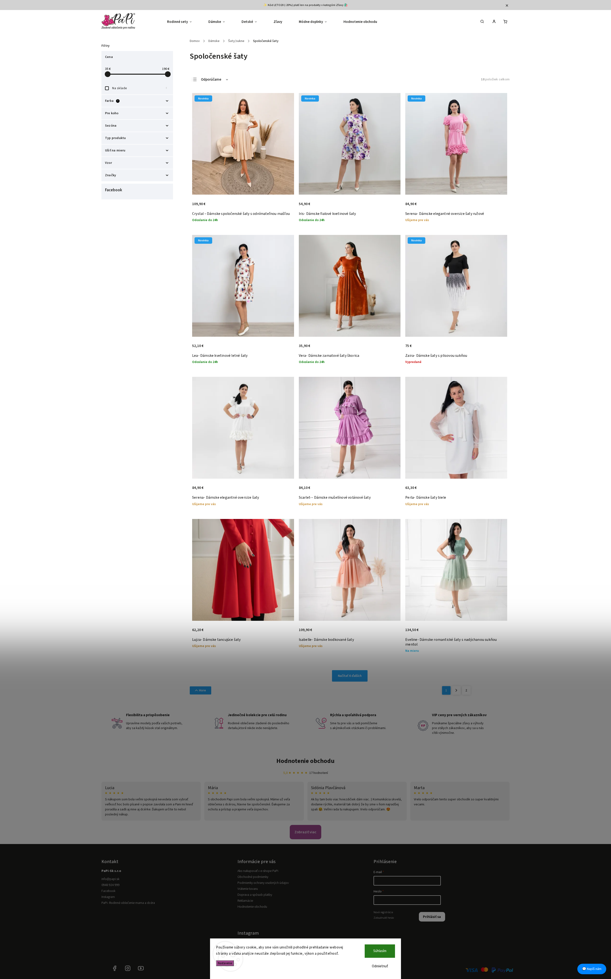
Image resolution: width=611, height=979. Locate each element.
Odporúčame (211, 79)
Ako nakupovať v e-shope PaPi (257, 871)
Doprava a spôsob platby (254, 894)
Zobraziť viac (305, 832)
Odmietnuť (380, 966)
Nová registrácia (383, 912)
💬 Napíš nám (591, 969)
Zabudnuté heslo (384, 918)
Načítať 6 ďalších (350, 675)
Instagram (108, 897)
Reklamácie (245, 900)
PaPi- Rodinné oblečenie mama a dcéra (128, 903)
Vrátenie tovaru (247, 888)
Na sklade (139, 88)
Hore (202, 690)
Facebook (108, 891)
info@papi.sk (110, 879)
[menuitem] (183, 22)
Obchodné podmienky (252, 877)
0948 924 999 (110, 885)
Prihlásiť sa (432, 916)
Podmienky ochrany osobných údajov (263, 883)
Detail (285, 206)
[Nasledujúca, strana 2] (456, 690)
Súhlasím (379, 950)
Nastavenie (225, 963)
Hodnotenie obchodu (305, 760)
